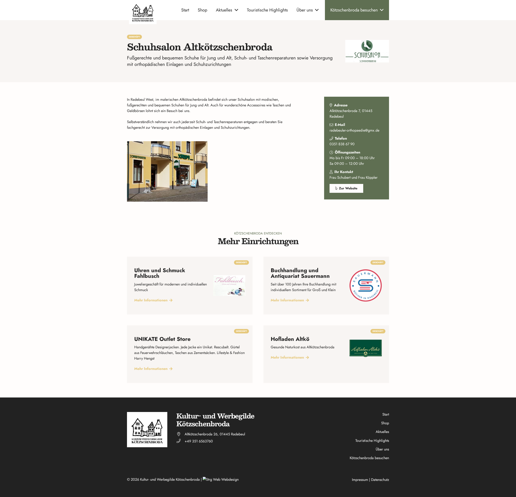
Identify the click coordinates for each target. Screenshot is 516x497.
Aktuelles (382, 431)
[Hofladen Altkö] (326, 354)
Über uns (382, 449)
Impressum (360, 479)
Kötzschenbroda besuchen (369, 458)
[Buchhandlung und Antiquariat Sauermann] (326, 285)
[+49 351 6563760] (180, 441)
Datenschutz (380, 479)
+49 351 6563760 (199, 441)
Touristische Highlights (372, 440)
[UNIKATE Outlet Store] (190, 354)
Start (385, 414)
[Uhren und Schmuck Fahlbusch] (190, 285)
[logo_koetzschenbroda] (143, 12)
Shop (385, 423)
